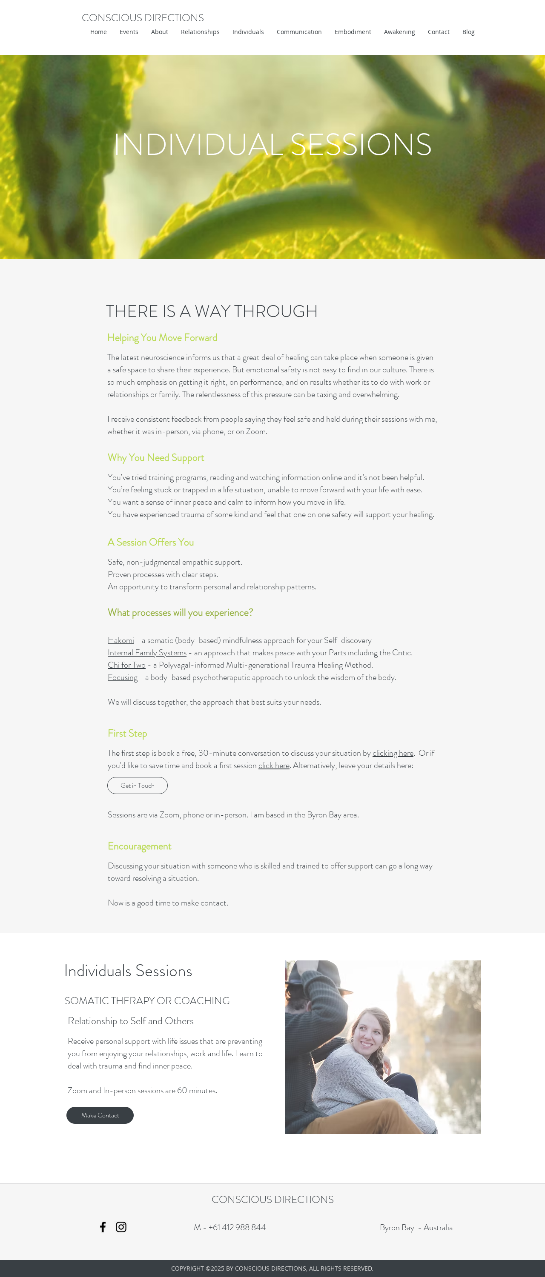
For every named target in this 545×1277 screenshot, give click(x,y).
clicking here (393, 753)
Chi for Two (127, 665)
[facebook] (103, 1227)
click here (274, 765)
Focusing (123, 677)
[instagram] (121, 1227)
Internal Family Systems (147, 652)
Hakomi (121, 640)
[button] (160, 32)
